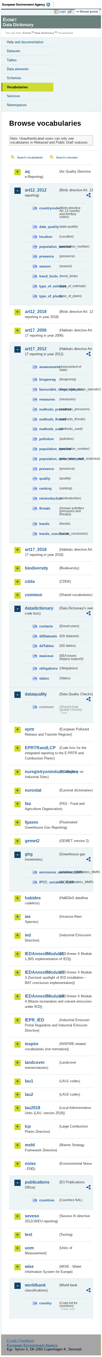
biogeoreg (47, 379)
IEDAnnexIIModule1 (41, 953)
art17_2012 (36, 349)
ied (28, 935)
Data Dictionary (44, 32)
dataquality (36, 694)
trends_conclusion (48, 534)
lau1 (29, 1081)
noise (30, 1163)
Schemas (14, 78)
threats (44, 508)
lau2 (29, 1094)
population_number (48, 247)
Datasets (13, 51)
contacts (46, 626)
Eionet (27, 32)
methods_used (48, 429)
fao (28, 803)
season (45, 266)
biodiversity (36, 568)
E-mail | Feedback (20, 1341)
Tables (12, 60)
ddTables (46, 646)
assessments (48, 367)
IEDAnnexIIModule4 (41, 996)
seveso (32, 1216)
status (44, 678)
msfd (30, 1145)
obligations (48, 668)
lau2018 (32, 1108)
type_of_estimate (48, 286)
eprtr (29, 729)
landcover (35, 1062)
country (45, 1303)
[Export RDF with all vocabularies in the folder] (88, 196)
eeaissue (46, 656)
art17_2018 (36, 549)
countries (46, 1200)
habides (33, 898)
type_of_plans (48, 296)
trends (44, 524)
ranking (45, 488)
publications (37, 1182)
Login (62, 11)
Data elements (18, 69)
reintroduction (48, 498)
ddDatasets (48, 636)
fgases (31, 822)
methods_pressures (48, 409)
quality (44, 478)
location (45, 237)
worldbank (35, 1285)
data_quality (48, 227)
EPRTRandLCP (40, 748)
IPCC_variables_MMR (48, 882)
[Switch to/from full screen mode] (71, 11)
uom (29, 1248)
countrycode (48, 208)
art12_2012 (36, 190)
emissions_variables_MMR (48, 872)
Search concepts (67, 157)
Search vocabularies (30, 157)
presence (46, 256)
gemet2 (32, 841)
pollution (46, 439)
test (28, 1234)
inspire (31, 1044)
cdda (30, 581)
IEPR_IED (34, 1020)
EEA (27, 4)
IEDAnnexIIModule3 (41, 972)
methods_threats (48, 419)
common (33, 595)
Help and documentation (25, 42)
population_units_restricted (48, 459)
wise (29, 1266)
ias (28, 916)
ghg (29, 854)
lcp (28, 1126)
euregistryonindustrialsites (41, 771)
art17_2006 (36, 330)
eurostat (33, 790)
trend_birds (48, 276)
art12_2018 (36, 311)
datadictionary (39, 608)
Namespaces (17, 105)
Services (13, 96)
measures (47, 399)
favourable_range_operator (48, 389)
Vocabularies (17, 87)
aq (27, 171)
